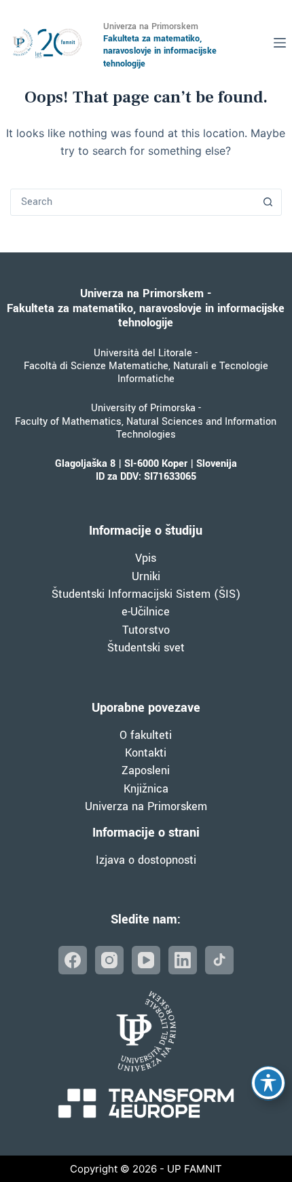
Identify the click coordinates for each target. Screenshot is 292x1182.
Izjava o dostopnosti (146, 860)
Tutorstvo (146, 630)
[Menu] (280, 43)
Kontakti (145, 753)
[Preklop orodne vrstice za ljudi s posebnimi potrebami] (268, 1083)
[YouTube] (146, 960)
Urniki (146, 576)
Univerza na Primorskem (146, 806)
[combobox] (133, 202)
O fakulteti (146, 735)
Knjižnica (146, 789)
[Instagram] (109, 960)
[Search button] (268, 202)
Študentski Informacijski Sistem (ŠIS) (146, 594)
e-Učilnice (146, 611)
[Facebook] (72, 960)
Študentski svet (146, 647)
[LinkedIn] (182, 960)
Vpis (145, 558)
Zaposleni (146, 770)
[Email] (219, 960)
